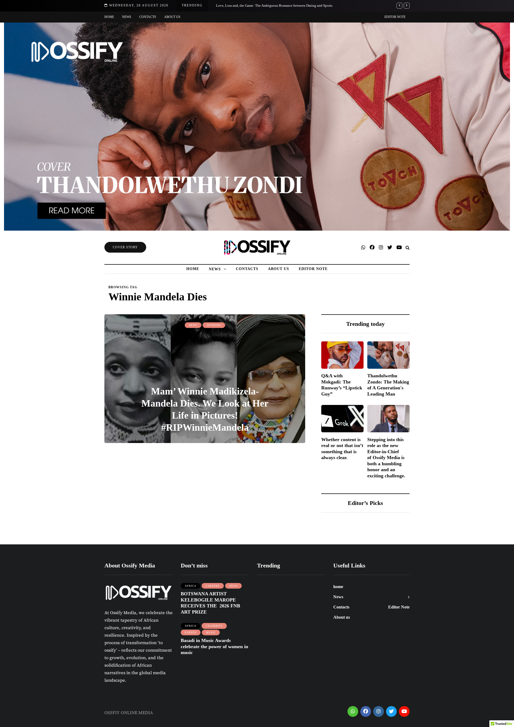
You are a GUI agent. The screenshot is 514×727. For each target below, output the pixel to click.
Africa (190, 585)
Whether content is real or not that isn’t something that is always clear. (342, 448)
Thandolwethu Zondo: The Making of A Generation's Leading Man (388, 385)
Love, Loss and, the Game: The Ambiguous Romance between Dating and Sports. (274, 5)
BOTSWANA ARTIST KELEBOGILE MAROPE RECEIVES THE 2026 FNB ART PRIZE (210, 603)
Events (190, 632)
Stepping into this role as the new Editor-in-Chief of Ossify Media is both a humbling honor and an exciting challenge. (386, 457)
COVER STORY (125, 247)
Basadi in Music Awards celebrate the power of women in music (214, 646)
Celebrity (214, 625)
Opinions (214, 325)
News (126, 17)
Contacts (147, 17)
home (109, 17)
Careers (213, 585)
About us (172, 17)
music (211, 632)
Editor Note (395, 17)
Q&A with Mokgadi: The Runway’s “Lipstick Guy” (341, 385)
